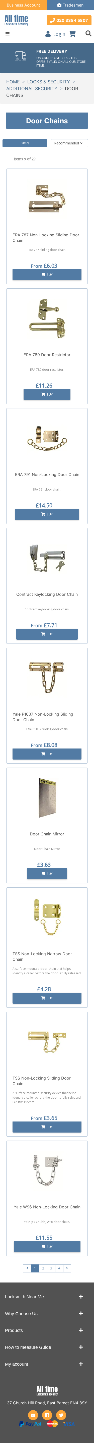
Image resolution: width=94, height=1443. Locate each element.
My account (16, 1364)
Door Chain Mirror (47, 833)
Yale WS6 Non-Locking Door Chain (47, 1206)
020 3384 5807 (72, 20)
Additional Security (31, 88)
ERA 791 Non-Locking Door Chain (47, 474)
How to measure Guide (28, 1347)
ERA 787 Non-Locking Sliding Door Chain (46, 237)
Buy (50, 275)
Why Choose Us (21, 1313)
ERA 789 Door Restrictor (47, 354)
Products (14, 1330)
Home (13, 81)
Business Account (23, 5)
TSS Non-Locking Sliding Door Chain (42, 1081)
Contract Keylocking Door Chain (47, 594)
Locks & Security (48, 81)
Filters (25, 143)
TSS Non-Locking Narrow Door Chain (42, 956)
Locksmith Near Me (24, 1296)
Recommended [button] (66, 143)
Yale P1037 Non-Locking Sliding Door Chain (43, 717)
